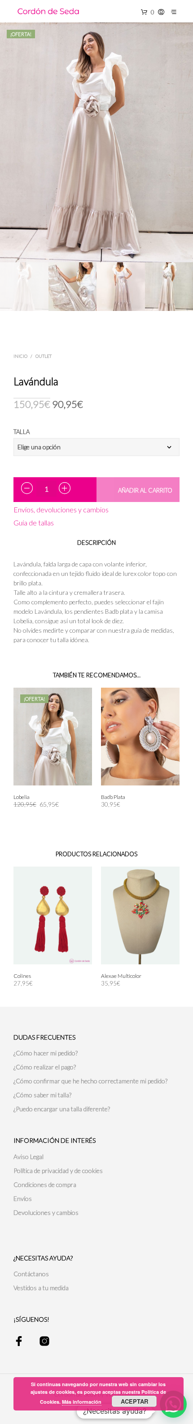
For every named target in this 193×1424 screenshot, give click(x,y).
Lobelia (21, 797)
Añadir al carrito (145, 490)
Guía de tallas (33, 522)
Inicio (20, 356)
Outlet (43, 356)
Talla (21, 431)
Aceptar (134, 1401)
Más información (81, 1401)
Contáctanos (31, 1274)
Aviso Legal (28, 1156)
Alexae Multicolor (121, 975)
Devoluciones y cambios (46, 1212)
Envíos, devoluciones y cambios (61, 509)
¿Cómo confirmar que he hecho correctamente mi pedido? (90, 1081)
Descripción (96, 542)
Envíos (22, 1198)
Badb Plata (113, 797)
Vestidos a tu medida (41, 1288)
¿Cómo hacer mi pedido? (45, 1053)
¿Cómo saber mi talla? (42, 1095)
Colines (22, 975)
